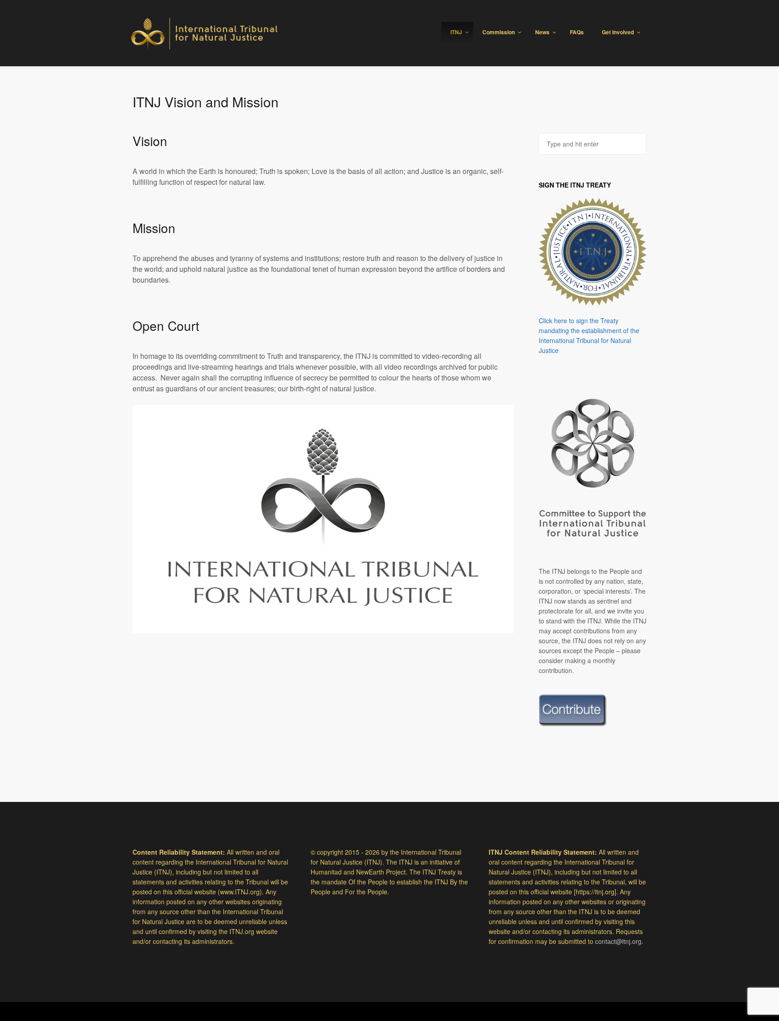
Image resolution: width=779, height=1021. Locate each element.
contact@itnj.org (618, 941)
